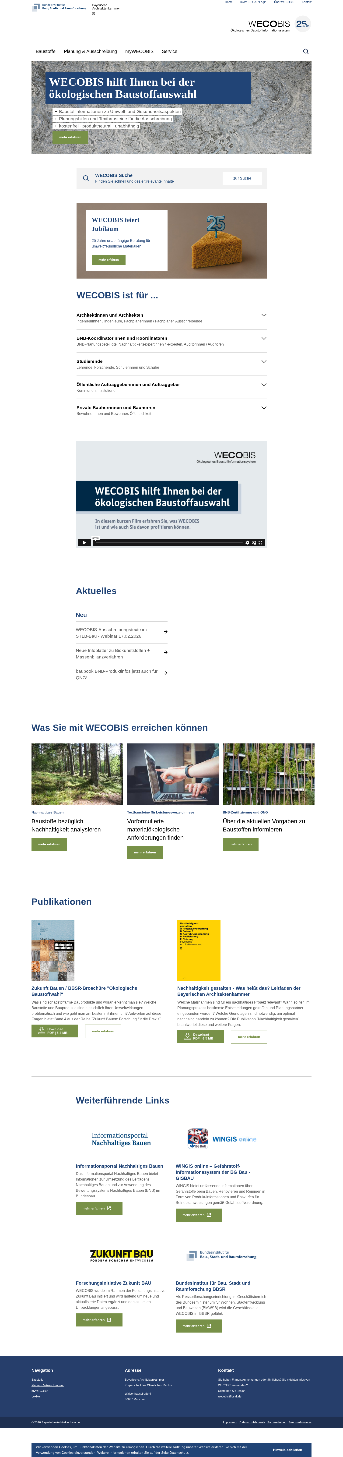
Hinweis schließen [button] (287, 1450)
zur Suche (242, 178)
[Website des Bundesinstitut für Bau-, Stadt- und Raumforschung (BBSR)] (62, 22)
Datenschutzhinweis (252, 1422)
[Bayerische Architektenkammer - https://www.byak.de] (106, 22)
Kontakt (307, 2)
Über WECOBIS (284, 2)
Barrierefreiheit (276, 1422)
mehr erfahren (70, 137)
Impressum (230, 1422)
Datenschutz (179, 1452)
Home (229, 2)
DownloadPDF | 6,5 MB (203, 1036)
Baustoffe (46, 51)
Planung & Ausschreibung (90, 51)
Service (169, 51)
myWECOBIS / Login (253, 2)
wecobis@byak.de (230, 1396)
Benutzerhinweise (300, 1422)
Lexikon (37, 1396)
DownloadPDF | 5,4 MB (57, 1031)
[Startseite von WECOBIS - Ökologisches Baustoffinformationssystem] (271, 23)
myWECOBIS (139, 51)
